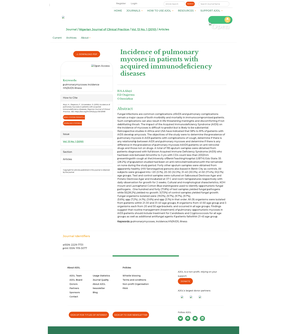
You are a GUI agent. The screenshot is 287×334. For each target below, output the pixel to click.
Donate (185, 281)
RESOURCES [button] (186, 10)
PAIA (125, 288)
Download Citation (71, 123)
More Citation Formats (73, 117)
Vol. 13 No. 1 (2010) (143, 29)
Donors (74, 284)
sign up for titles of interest (89, 315)
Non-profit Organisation (136, 284)
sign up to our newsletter (130, 315)
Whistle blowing (132, 275)
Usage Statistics (101, 275)
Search (190, 4)
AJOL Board (76, 280)
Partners (74, 288)
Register (121, 3)
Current (57, 37)
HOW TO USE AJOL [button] (159, 10)
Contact (74, 296)
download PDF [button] (87, 54)
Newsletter (99, 288)
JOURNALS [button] (133, 10)
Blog (95, 292)
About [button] (85, 37)
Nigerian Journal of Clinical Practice (104, 29)
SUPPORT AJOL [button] (210, 10)
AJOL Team (76, 275)
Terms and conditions (134, 280)
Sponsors (75, 292)
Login (134, 3)
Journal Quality (101, 280)
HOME (118, 10)
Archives (71, 37)
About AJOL (99, 284)
